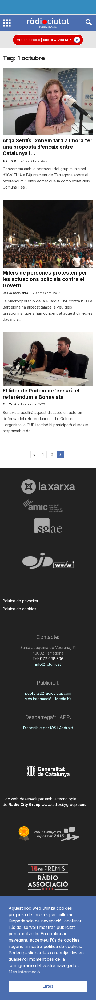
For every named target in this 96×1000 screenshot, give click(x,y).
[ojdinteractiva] (48, 563)
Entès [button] (48, 986)
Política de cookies (19, 608)
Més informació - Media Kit (48, 698)
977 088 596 (51, 658)
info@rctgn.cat (48, 664)
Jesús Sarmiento (15, 293)
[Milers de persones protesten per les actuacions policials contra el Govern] (48, 234)
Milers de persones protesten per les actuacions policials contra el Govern (45, 279)
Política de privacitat (20, 601)
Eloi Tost (9, 161)
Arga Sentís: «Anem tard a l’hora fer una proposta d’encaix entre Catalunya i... (48, 147)
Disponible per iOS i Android (48, 727)
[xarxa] (48, 486)
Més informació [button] (24, 972)
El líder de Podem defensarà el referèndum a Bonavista (41, 394)
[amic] (48, 505)
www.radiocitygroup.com (63, 804)
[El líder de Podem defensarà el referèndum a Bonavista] (48, 359)
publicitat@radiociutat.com (48, 693)
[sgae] (48, 525)
